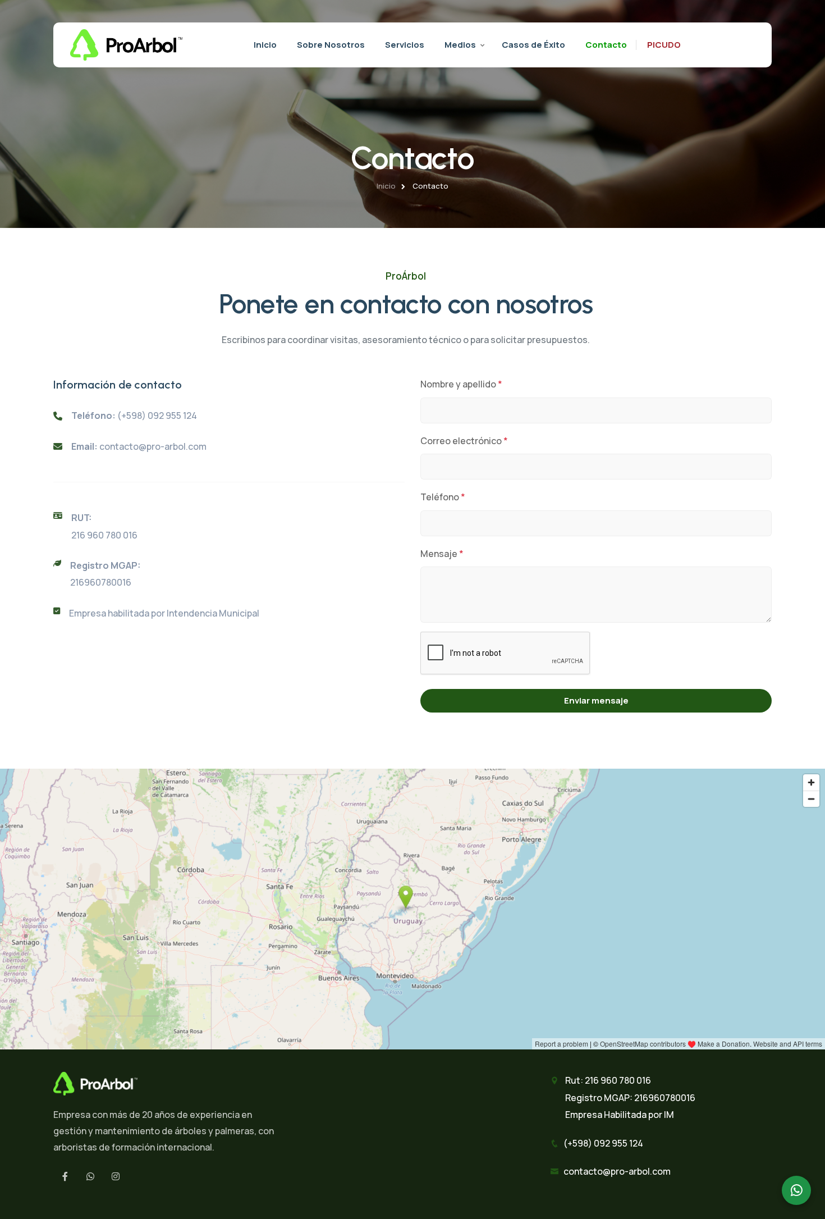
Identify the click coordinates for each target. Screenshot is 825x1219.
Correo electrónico (464, 441)
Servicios (404, 45)
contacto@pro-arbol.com (153, 446)
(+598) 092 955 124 (157, 415)
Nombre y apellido (461, 384)
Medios (460, 45)
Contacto (606, 45)
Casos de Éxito (533, 45)
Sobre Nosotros (331, 45)
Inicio (265, 45)
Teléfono (442, 497)
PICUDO (664, 45)
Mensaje (442, 553)
